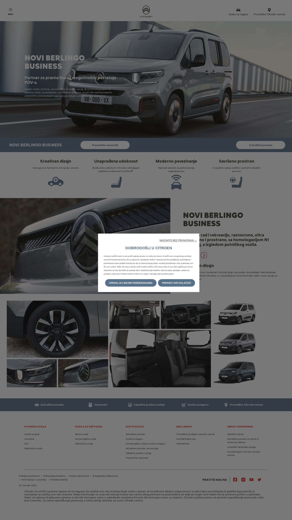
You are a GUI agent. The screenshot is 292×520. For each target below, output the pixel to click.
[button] (178, 240)
